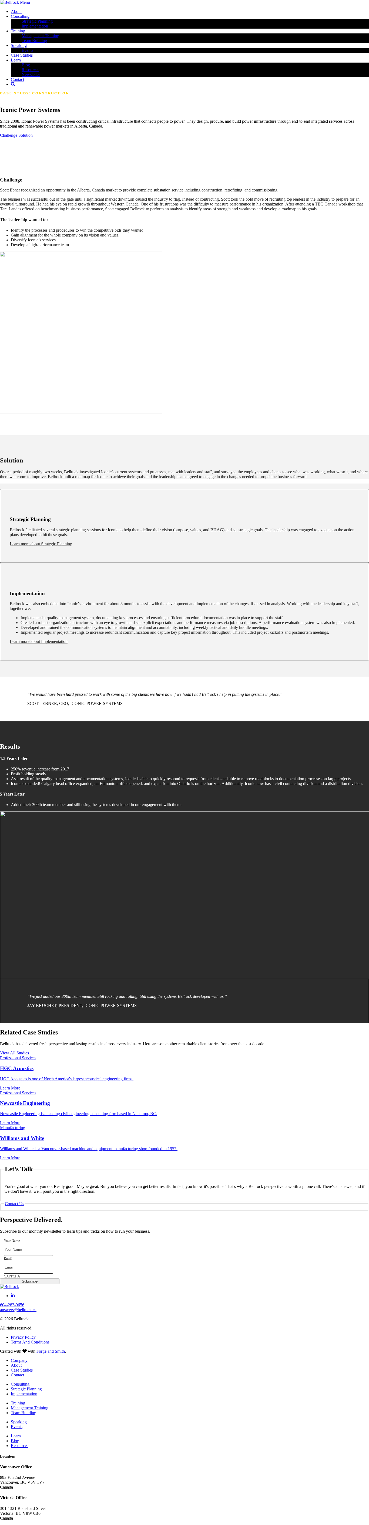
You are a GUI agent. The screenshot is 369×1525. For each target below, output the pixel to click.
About (16, 11)
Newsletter (31, 74)
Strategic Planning (37, 21)
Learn (16, 60)
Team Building (34, 40)
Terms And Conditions (30, 1342)
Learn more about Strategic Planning (41, 544)
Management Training (40, 35)
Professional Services (18, 1057)
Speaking (19, 45)
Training (18, 31)
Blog (26, 65)
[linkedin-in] (13, 1295)
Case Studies (22, 55)
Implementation (35, 26)
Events (27, 50)
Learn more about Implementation (39, 641)
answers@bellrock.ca (18, 1309)
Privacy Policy (23, 1337)
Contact (17, 1375)
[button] (8, 135)
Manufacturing (12, 1127)
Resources (30, 69)
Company (19, 1360)
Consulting (20, 16)
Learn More (10, 1088)
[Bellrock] (9, 2)
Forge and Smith (50, 1351)
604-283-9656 (12, 1305)
